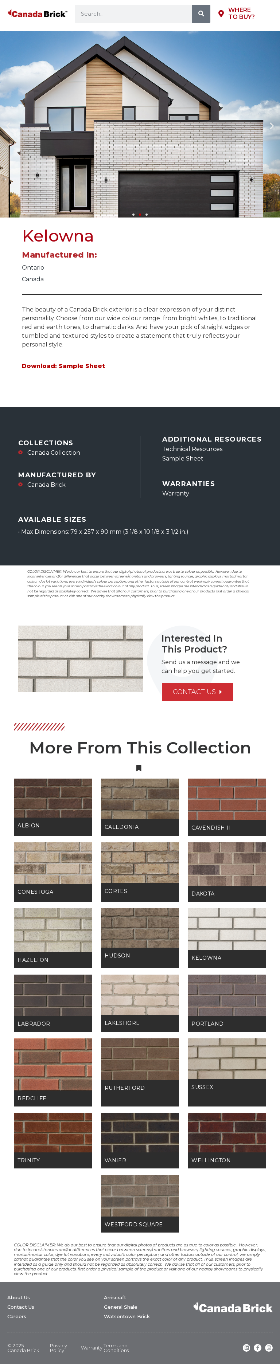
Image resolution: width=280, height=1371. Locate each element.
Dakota (202, 893)
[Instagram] (269, 1348)
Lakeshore (122, 1023)
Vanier (115, 1160)
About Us (18, 1297)
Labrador (34, 1024)
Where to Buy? (241, 13)
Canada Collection (53, 452)
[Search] (201, 14)
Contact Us (20, 1307)
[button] (8, 125)
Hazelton (33, 960)
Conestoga (35, 892)
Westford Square (134, 1224)
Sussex (202, 1087)
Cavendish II (211, 827)
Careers (16, 1316)
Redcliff (32, 1098)
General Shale (120, 1307)
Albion (29, 825)
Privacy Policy (58, 1348)
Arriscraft (115, 1297)
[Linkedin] (246, 1348)
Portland (207, 1024)
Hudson (117, 955)
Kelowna (206, 958)
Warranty (91, 1348)
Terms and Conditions (116, 1348)
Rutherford (125, 1088)
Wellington (211, 1160)
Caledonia (122, 827)
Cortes (116, 891)
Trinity (29, 1160)
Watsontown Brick (127, 1316)
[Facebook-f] (257, 1348)
